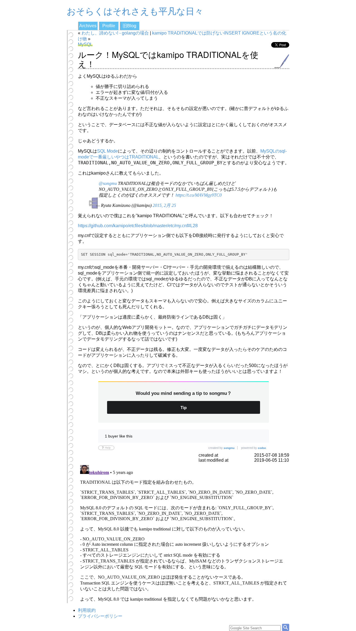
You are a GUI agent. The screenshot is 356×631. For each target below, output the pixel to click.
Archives (88, 25)
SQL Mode (107, 151)
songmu (229, 447)
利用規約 (87, 610)
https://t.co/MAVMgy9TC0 (198, 195)
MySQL (85, 44)
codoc (262, 447)
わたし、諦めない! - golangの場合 (115, 33)
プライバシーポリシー (100, 616)
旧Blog (129, 25)
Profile (108, 25)
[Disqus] (183, 532)
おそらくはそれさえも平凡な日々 (135, 10)
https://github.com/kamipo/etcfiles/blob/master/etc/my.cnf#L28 (138, 225)
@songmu (108, 183)
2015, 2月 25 (164, 205)
